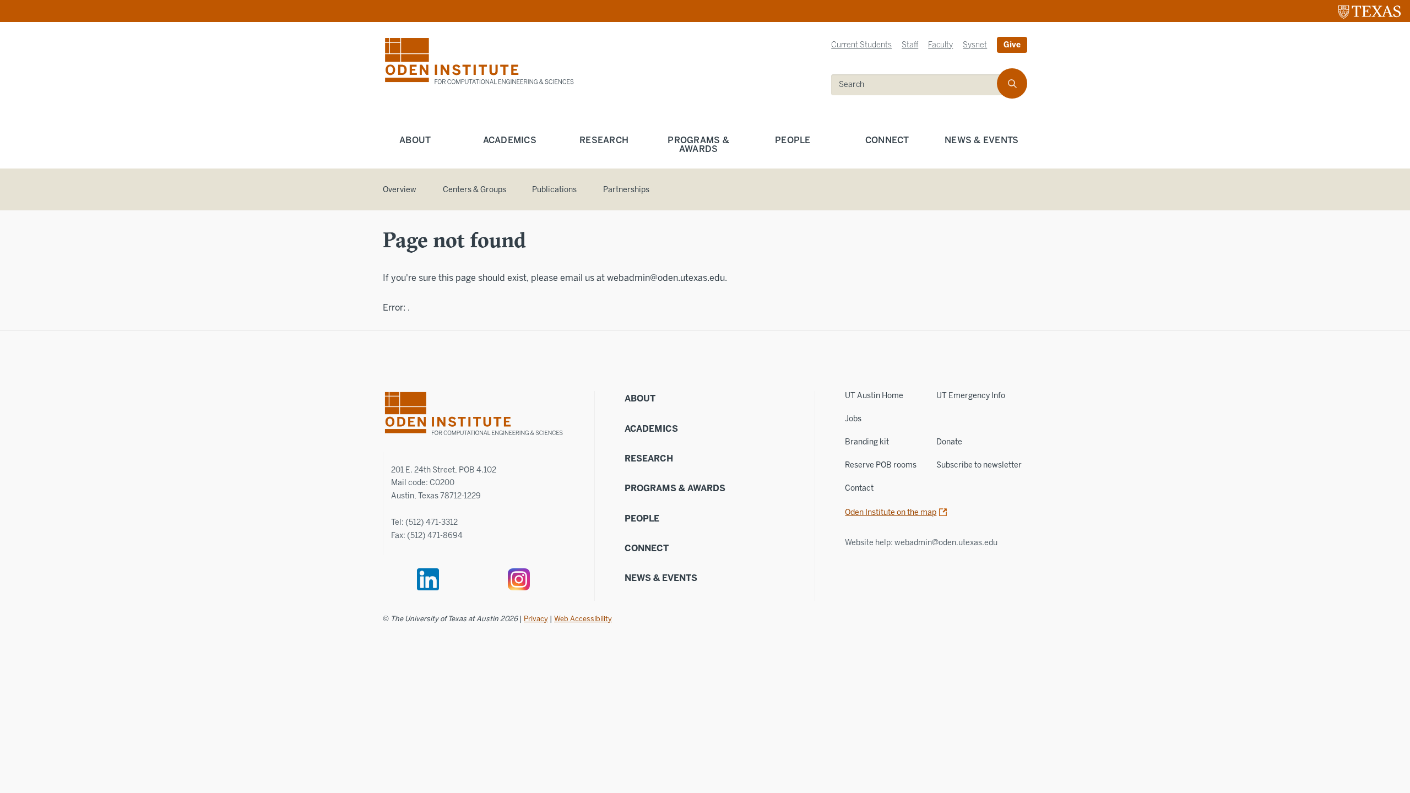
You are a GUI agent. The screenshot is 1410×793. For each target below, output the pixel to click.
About (415, 140)
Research (603, 140)
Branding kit (867, 442)
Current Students (861, 45)
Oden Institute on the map (890, 512)
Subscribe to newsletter (979, 465)
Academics (509, 140)
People (793, 140)
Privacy (536, 619)
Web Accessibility (583, 619)
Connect (887, 140)
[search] (1012, 83)
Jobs (853, 418)
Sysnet (975, 45)
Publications (554, 189)
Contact (859, 488)
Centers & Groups (474, 189)
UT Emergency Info (970, 395)
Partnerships (626, 189)
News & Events (981, 140)
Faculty (940, 45)
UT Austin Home (874, 395)
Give (1012, 45)
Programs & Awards (698, 144)
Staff (910, 45)
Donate (949, 442)
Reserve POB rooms (880, 465)
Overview (399, 189)
